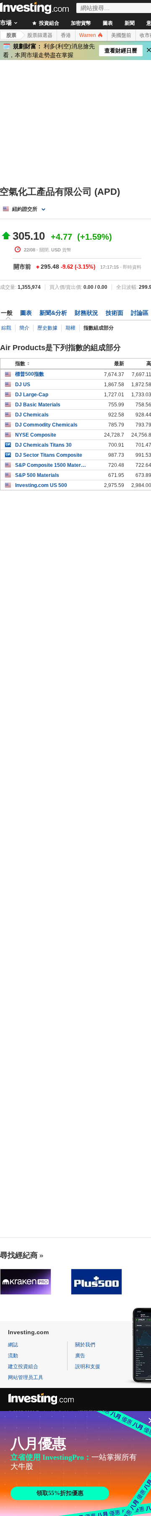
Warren (88, 35)
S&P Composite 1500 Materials (51, 465)
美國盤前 (121, 35)
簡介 (24, 328)
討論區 (139, 312)
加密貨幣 (81, 23)
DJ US (22, 385)
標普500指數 (29, 374)
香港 (66, 35)
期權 (70, 328)
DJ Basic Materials (37, 405)
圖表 (108, 23)
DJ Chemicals (32, 415)
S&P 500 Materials (37, 475)
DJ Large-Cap (31, 395)
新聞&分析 (53, 312)
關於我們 (85, 1345)
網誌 (13, 1345)
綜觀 (6, 328)
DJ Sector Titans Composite (48, 455)
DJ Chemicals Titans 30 (43, 445)
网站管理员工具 (25, 1377)
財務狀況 (86, 312)
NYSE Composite (35, 435)
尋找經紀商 (19, 1255)
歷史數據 (47, 328)
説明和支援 (87, 1366)
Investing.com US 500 (41, 485)
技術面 (114, 312)
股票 (11, 35)
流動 (13, 1356)
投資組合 (48, 23)
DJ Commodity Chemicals (46, 425)
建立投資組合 (23, 1366)
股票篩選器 (39, 35)
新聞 (130, 23)
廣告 (80, 1356)
